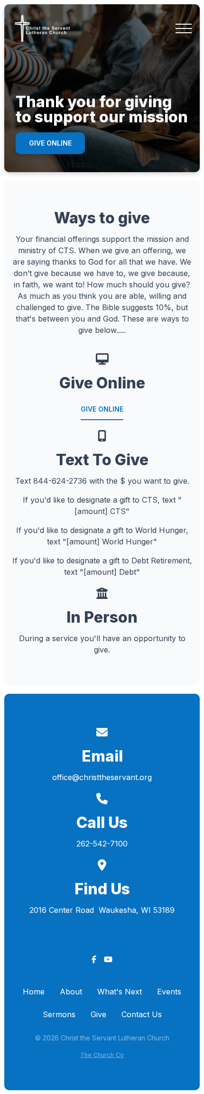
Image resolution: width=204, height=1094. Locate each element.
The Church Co (102, 1054)
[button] (184, 28)
